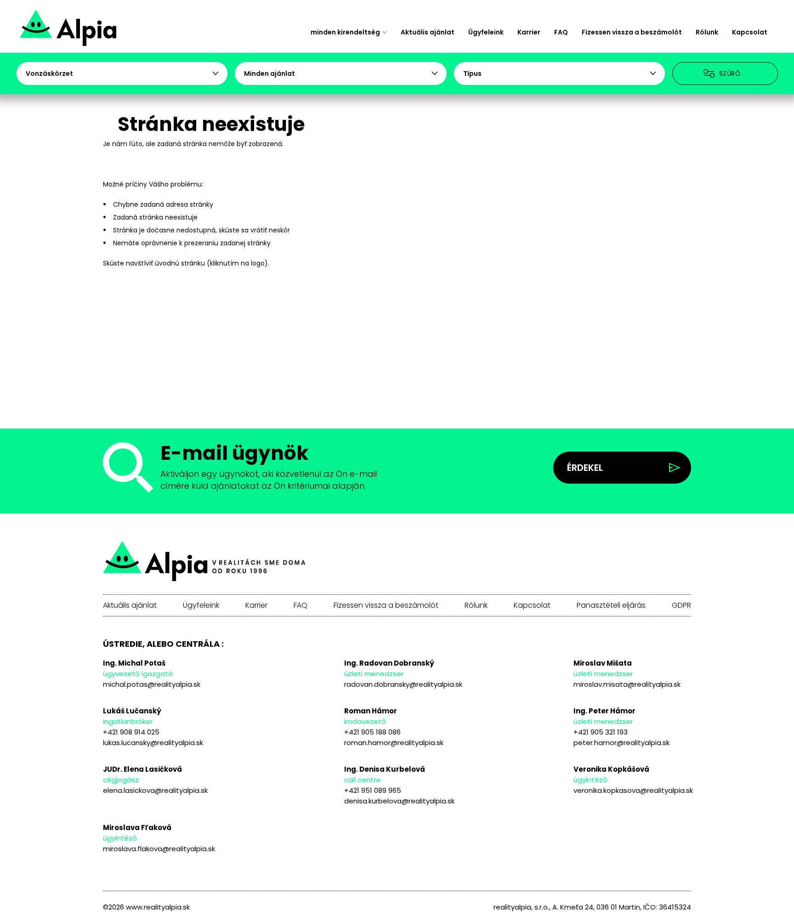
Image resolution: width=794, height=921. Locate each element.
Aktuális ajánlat (427, 32)
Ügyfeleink (486, 32)
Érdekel (585, 467)
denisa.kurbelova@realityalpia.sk (399, 801)
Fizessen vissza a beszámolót (632, 32)
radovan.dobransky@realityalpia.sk (403, 684)
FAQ (561, 32)
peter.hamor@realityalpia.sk (621, 742)
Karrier (528, 32)
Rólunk (707, 32)
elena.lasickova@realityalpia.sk (155, 790)
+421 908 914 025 (131, 732)
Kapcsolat (749, 32)
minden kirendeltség (345, 32)
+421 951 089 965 (372, 790)
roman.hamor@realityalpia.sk (393, 742)
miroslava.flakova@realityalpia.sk (159, 848)
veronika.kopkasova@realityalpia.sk (633, 790)
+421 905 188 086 (372, 732)
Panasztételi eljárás (611, 605)
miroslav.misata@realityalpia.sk (627, 684)
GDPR (681, 605)
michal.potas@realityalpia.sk (151, 684)
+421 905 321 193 (600, 732)
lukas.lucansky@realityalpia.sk (153, 742)
